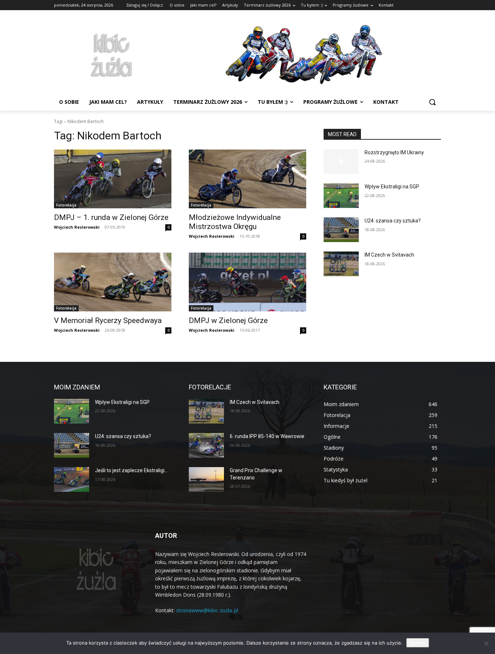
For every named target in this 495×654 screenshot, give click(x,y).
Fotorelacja (66, 205)
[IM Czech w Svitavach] (341, 264)
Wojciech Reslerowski (77, 227)
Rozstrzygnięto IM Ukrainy (394, 152)
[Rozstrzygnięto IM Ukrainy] (341, 161)
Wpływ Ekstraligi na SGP (392, 186)
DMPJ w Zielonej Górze (228, 320)
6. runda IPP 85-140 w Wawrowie (267, 436)
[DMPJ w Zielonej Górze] (247, 282)
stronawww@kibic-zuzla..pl (207, 610)
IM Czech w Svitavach (389, 255)
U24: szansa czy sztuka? (393, 221)
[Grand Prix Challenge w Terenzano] (206, 479)
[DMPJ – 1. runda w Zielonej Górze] (112, 179)
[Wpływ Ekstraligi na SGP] (341, 195)
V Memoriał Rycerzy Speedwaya (108, 320)
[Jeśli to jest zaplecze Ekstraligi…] (71, 479)
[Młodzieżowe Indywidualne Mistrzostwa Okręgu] (247, 179)
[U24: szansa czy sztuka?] (341, 229)
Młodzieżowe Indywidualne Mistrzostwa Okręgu (235, 222)
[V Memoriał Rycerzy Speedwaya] (112, 282)
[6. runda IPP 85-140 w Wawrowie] (206, 445)
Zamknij (417, 643)
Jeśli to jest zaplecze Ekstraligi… (131, 470)
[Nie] (486, 643)
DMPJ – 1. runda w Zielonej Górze (111, 217)
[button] (432, 102)
